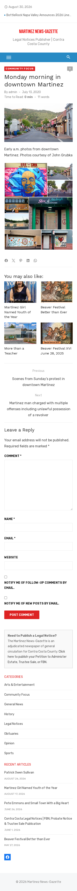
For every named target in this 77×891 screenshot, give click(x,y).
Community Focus (20, 68)
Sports (9, 753)
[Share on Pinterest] (21, 260)
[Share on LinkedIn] (28, 260)
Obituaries (11, 734)
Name (9, 519)
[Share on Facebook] (6, 260)
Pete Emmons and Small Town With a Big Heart (36, 803)
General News (13, 704)
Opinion (9, 743)
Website (11, 557)
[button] (25, 180)
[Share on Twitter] (13, 260)
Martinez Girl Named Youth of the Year (17, 312)
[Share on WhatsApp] (35, 260)
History (9, 714)
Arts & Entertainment (19, 685)
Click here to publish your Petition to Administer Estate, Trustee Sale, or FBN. (37, 657)
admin (13, 92)
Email (9, 538)
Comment (12, 456)
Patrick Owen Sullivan (19, 772)
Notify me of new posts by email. (31, 603)
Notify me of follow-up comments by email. (35, 585)
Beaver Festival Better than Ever (27, 839)
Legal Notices (13, 724)
